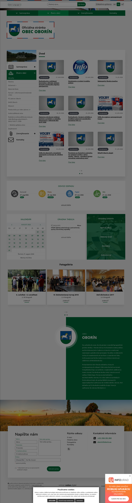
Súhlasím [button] (52, 500)
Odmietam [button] (80, 500)
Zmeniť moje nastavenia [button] (66, 500)
